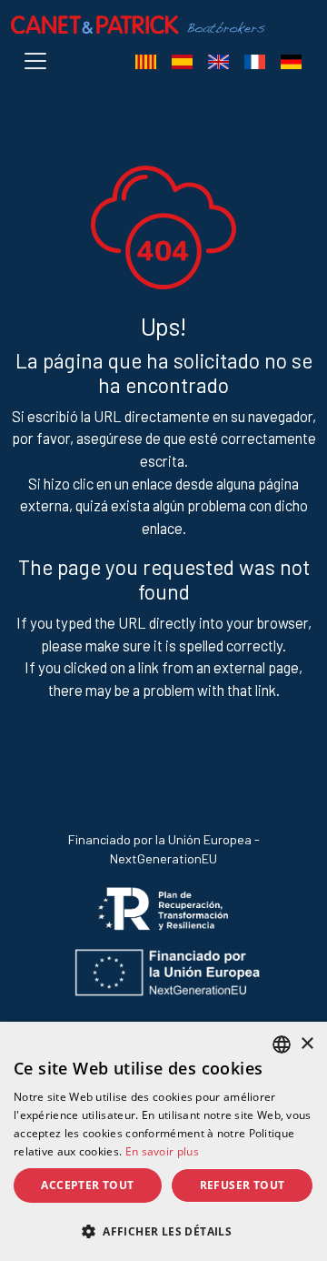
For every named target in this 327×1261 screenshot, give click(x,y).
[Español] (182, 61)
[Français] (254, 61)
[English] (218, 61)
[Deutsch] (291, 61)
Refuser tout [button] (242, 1185)
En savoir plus (162, 1151)
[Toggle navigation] (39, 61)
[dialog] (163, 1141)
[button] (163, 1231)
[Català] (145, 61)
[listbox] (281, 1044)
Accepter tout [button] (87, 1185)
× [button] (306, 1044)
